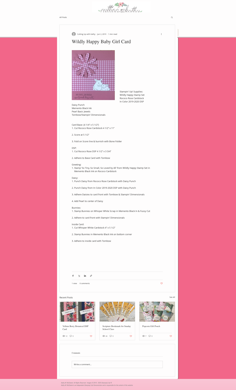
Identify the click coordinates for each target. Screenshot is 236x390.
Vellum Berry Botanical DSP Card (75, 328)
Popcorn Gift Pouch (151, 326)
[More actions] (161, 34)
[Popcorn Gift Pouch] (157, 312)
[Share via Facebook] (73, 276)
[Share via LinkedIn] (85, 276)
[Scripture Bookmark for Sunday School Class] (117, 312)
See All (172, 297)
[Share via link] (91, 276)
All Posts (63, 17)
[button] (172, 17)
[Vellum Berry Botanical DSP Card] (77, 312)
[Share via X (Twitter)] (79, 276)
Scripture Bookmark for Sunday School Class (117, 328)
